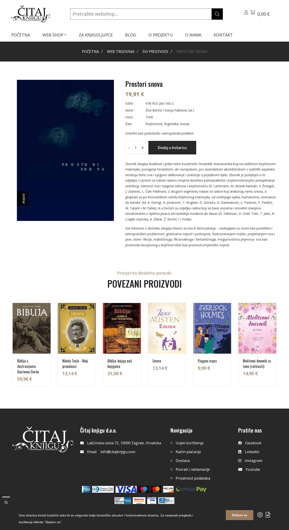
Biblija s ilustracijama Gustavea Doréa (28, 366)
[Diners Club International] (103, 489)
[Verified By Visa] (152, 500)
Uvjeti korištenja (189, 442)
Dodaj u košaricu (172, 147)
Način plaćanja (188, 451)
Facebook (253, 442)
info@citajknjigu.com (117, 451)
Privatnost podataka (193, 478)
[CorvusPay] (191, 489)
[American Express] (86, 489)
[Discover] (168, 489)
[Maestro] (156, 489)
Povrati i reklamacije (193, 469)
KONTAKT (223, 35)
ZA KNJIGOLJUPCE (96, 35)
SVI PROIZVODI (155, 51)
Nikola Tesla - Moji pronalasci (75, 363)
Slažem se (239, 515)
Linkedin (252, 451)
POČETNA (20, 35)
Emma (157, 361)
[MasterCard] (143, 489)
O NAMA (193, 35)
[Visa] (126, 489)
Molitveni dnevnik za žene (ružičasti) (257, 363)
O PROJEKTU (161, 35)
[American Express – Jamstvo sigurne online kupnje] (122, 500)
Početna (90, 51)
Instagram (253, 460)
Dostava (183, 460)
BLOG (130, 35)
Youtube (253, 469)
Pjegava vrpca (207, 361)
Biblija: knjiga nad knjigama (119, 363)
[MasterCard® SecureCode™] (139, 500)
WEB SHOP (53, 35)
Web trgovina (120, 51)
